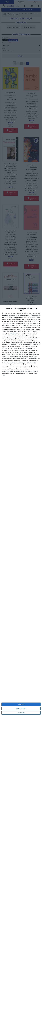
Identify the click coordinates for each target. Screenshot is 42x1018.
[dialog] (21, 661)
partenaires (13, 333)
